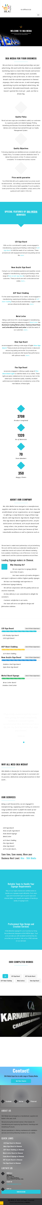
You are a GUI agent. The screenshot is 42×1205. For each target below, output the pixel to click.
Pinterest (33, 1101)
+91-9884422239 (26, 9)
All (5, 976)
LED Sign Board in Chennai (12, 1143)
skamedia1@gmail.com (14, 1184)
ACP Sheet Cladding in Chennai (13, 1150)
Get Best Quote (21, 1081)
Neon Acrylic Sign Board (16, 276)
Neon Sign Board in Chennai (12, 1146)
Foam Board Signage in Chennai (13, 1156)
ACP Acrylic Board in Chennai (12, 1160)
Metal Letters (21, 981)
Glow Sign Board (34, 981)
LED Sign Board (15, 976)
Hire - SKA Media (28, 858)
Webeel (27, 1202)
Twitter (20, 1101)
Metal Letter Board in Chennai (13, 1153)
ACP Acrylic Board (30, 976)
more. (22, 255)
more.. (32, 304)
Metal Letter (34, 322)
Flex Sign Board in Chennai (12, 1163)
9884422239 (21, 1192)
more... (23, 281)
